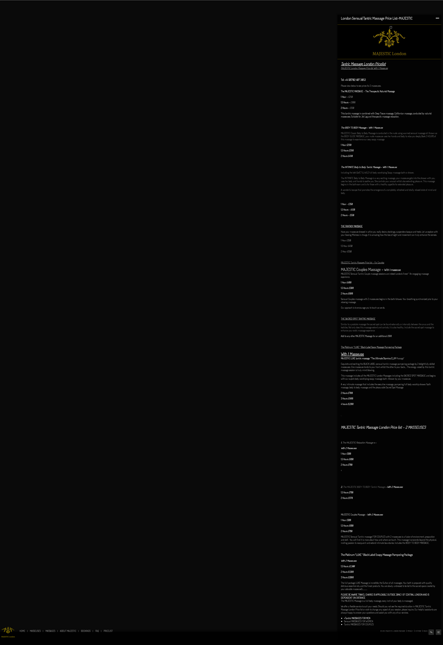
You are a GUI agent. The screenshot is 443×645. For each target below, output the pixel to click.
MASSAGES (50, 630)
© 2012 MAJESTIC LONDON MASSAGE (393, 631)
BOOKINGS (86, 630)
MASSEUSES (35, 630)
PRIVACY (410, 631)
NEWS (426, 631)
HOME (22, 630)
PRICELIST (108, 630)
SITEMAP (418, 631)
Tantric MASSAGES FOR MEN (357, 618)
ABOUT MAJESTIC (68, 630)
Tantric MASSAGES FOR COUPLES (359, 624)
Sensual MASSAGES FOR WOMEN (358, 621)
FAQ (97, 630)
